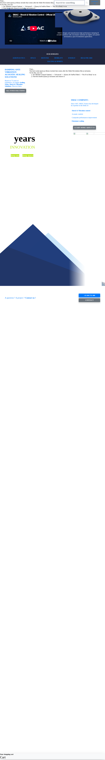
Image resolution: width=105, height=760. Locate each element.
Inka (6, 532)
